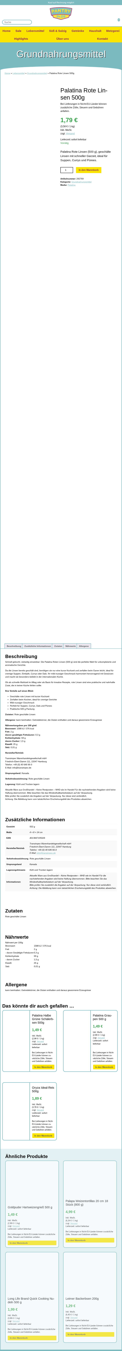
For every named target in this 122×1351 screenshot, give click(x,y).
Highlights (21, 38)
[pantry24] (61, 13)
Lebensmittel (35, 30)
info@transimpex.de (46, 853)
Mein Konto (109, 22)
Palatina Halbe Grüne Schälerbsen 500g (43, 1019)
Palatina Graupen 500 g (102, 1017)
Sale (18, 30)
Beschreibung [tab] (14, 646)
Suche (28, 22)
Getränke (78, 30)
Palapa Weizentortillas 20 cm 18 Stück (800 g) (87, 1202)
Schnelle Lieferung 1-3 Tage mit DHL (63, 2)
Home (7, 30)
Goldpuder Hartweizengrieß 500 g (30, 1207)
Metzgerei (112, 30)
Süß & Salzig (58, 30)
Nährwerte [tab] (70, 646)
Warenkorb (117, 22)
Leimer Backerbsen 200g (82, 1298)
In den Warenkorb (89, 170)
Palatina (71, 185)
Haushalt (95, 30)
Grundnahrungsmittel (37, 73)
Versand (70, 133)
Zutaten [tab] (58, 646)
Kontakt (102, 38)
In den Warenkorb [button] (43, 1067)
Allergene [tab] (84, 646)
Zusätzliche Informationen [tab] (37, 646)
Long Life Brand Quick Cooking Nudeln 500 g (31, 1300)
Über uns (62, 38)
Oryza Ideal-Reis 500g (43, 1089)
